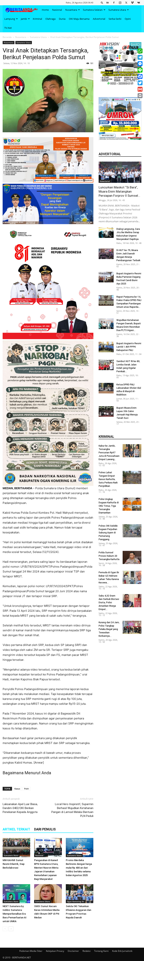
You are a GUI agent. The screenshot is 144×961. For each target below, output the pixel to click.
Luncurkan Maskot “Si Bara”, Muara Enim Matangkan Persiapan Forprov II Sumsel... (119, 191)
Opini (128, 18)
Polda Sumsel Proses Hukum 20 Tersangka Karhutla (109, 556)
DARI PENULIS (45, 829)
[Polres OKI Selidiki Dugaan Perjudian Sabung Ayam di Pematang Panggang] (132, 530)
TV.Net (8, 27)
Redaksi (86, 951)
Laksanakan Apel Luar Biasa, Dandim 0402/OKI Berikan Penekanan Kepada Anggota (20, 808)
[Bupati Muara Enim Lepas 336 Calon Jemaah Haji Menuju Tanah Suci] (106, 411)
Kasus (17, 788)
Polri (26, 788)
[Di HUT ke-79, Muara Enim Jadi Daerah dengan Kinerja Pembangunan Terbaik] (106, 254)
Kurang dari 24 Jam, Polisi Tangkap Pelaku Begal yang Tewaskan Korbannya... (109, 629)
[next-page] (11, 928)
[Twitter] (126, 2)
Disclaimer (73, 951)
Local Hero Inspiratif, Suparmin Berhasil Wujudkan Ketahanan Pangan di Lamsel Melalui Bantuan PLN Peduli (72, 810)
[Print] (140, 95)
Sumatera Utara (117, 9)
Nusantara (71, 9)
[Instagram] (120, 2)
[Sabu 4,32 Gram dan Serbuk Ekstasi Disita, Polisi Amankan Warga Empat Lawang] (132, 600)
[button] (102, 2)
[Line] (140, 70)
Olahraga (50, 18)
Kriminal (37, 18)
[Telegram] (140, 57)
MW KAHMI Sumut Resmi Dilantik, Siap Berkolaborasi (14, 864)
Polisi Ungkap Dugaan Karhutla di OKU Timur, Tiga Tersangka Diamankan (109, 506)
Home (45, 9)
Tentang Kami (101, 951)
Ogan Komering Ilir (75, 901)
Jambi (24, 18)
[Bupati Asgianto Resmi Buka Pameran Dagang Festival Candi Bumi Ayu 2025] (106, 277)
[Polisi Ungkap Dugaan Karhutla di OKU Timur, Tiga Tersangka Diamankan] (132, 504)
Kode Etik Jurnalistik (122, 951)
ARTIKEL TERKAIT (16, 829)
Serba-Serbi (115, 18)
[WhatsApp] (140, 51)
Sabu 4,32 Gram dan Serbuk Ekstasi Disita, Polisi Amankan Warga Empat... (109, 602)
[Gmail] (140, 89)
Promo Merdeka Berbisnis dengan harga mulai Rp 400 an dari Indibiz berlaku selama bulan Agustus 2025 (79, 868)
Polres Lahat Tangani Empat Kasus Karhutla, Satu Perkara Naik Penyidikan (108, 479)
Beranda (7, 37)
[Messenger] (140, 63)
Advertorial (99, 18)
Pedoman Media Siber (30, 951)
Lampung (9, 18)
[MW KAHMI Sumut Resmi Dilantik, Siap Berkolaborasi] (16, 847)
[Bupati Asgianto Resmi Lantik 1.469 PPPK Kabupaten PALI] (106, 347)
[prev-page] (5, 928)
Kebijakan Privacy (55, 951)
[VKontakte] (138, 2)
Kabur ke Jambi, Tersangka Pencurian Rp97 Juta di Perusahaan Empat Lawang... (109, 453)
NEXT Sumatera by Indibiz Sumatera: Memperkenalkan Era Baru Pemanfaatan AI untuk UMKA (14, 914)
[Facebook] (114, 2)
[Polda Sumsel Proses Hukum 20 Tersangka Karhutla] (132, 557)
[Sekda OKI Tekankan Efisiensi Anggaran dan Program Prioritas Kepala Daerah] (79, 893)
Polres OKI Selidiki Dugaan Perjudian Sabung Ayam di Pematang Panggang (108, 533)
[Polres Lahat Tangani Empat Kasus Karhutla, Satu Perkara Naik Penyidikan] (132, 477)
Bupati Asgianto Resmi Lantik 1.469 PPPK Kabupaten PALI (128, 347)
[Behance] (107, 2)
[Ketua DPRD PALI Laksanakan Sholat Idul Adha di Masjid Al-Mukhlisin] (106, 388)
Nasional (57, 9)
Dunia (62, 18)
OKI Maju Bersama (79, 18)
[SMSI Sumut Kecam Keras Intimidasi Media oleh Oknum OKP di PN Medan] (48, 893)
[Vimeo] (132, 2)
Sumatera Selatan (93, 9)
